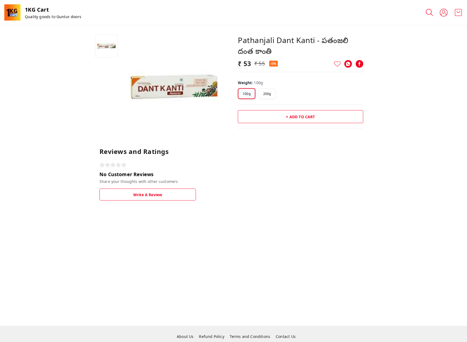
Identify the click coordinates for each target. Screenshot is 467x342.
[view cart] (458, 12)
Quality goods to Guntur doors (53, 16)
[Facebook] (359, 64)
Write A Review (147, 194)
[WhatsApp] (348, 64)
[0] (458, 12)
